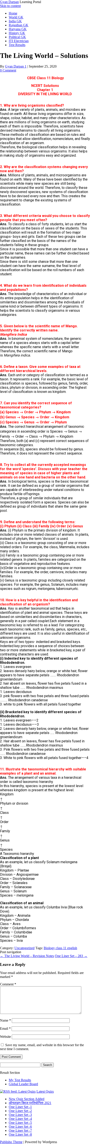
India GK (15, 21)
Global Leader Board (23, 1084)
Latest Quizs (45, 1091)
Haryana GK (18, 29)
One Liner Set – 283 (71, 956)
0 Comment (8, 70)
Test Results (17, 45)
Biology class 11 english (60, 948)
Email (5, 1028)
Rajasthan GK (18, 25)
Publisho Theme (11, 1142)
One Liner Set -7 (20, 1130)
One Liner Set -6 (20, 1126)
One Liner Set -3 (20, 1115)
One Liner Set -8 (20, 1134)
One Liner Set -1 (20, 1107)
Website (5, 1036)
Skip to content (10, 6)
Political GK (17, 37)
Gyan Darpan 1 (15, 66)
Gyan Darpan (9, 2)
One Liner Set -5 (20, 1122)
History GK (17, 33)
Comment (8, 984)
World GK (16, 17)
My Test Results (20, 1080)
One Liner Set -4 (20, 1119)
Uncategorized (24, 948)
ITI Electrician (19, 41)
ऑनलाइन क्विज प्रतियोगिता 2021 (30, 1103)
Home (13, 13)
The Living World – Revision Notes (27, 956)
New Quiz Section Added (26, 1099)
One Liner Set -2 (20, 1111)
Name (5, 1020)
